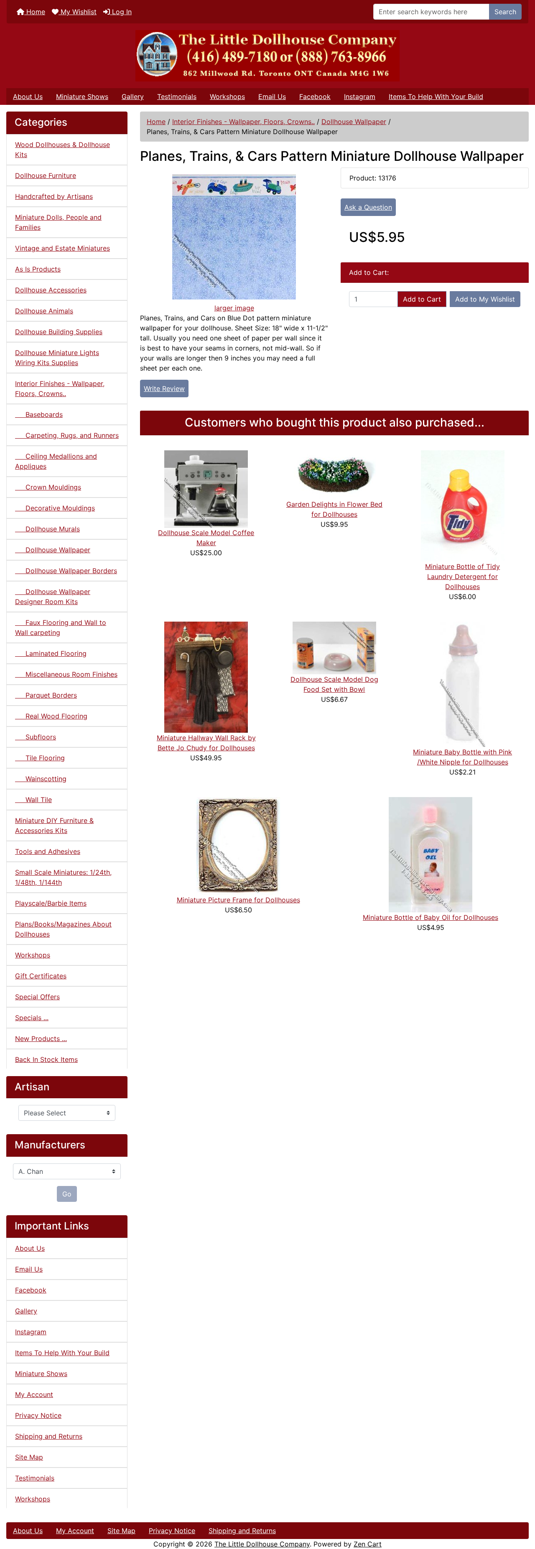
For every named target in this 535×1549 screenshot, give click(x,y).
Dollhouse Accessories (51, 290)
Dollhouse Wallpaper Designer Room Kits (52, 596)
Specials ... (31, 1017)
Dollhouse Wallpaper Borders (66, 570)
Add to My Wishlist (485, 299)
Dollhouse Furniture (45, 175)
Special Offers (37, 997)
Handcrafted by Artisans (54, 196)
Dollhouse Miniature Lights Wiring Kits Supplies (57, 357)
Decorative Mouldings (55, 508)
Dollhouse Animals (44, 311)
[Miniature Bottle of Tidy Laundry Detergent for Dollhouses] (462, 505)
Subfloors (35, 737)
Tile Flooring (40, 758)
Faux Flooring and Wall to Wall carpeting (60, 627)
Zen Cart (368, 1544)
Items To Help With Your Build (436, 96)
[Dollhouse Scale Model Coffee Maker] (206, 488)
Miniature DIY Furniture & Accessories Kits (54, 825)
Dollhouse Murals (47, 529)
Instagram (359, 96)
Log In (121, 12)
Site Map (29, 1457)
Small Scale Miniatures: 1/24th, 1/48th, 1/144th (63, 877)
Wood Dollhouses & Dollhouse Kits (62, 149)
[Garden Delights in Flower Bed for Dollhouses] (334, 474)
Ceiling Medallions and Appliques (56, 461)
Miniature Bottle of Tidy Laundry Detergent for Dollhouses (462, 576)
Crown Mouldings (48, 487)
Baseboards (39, 414)
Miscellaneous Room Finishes (66, 674)
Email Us (272, 96)
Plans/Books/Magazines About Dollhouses (63, 929)
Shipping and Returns (48, 1436)
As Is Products (38, 269)
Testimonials (176, 96)
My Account (34, 1394)
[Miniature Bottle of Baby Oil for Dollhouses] (430, 854)
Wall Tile (33, 799)
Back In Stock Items (46, 1059)
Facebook (315, 96)
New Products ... (41, 1038)
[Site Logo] (267, 55)
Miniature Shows (82, 96)
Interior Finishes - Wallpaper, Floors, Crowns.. (243, 121)
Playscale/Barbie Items (51, 903)
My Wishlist (78, 12)
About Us (28, 96)
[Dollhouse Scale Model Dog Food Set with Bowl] (334, 647)
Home (34, 12)
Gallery (133, 96)
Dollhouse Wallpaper (353, 121)
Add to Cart (422, 299)
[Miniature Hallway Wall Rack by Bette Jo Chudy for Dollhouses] (206, 676)
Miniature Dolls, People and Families (58, 222)
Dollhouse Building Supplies (58, 332)
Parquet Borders (46, 695)
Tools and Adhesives (47, 851)
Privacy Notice (38, 1415)
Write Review (164, 388)
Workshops (227, 96)
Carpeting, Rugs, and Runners (67, 435)
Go (66, 1194)
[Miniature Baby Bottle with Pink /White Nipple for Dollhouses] (462, 683)
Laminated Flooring (51, 653)
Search (505, 12)
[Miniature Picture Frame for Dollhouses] (238, 845)
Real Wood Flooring (51, 716)
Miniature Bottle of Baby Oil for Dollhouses (430, 917)
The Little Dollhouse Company (262, 1544)
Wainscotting (40, 778)
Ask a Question (368, 207)
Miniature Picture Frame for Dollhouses (238, 900)
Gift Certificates (40, 976)
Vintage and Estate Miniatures (62, 248)
